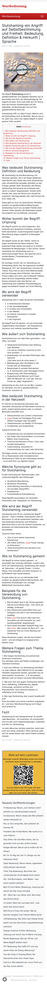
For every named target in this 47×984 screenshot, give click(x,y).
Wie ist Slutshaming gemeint (16, 151)
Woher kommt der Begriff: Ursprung (19, 136)
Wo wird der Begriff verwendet (17, 138)
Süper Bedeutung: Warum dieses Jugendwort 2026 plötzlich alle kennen (22, 865)
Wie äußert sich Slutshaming (16, 141)
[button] (4, 979)
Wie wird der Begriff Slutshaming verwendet (22, 148)
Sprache (27, 46)
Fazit (6, 160)
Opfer (13, 628)
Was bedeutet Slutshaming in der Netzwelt (22, 143)
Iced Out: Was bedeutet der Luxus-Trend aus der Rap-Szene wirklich (22, 964)
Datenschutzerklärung (18, 980)
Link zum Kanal (19, 793)
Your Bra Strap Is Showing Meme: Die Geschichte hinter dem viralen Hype (19, 956)
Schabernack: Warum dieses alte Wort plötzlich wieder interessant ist (23, 818)
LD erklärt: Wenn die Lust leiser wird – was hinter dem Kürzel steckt (21, 905)
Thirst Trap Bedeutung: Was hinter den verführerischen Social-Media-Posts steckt (21, 873)
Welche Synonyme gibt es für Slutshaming (21, 146)
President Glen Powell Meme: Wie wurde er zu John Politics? (22, 833)
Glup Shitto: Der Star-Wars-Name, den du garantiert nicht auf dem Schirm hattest (21, 841)
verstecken (26, 127)
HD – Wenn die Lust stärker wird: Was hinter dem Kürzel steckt (22, 897)
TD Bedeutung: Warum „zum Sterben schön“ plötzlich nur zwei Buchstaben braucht (22, 810)
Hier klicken (32, 793)
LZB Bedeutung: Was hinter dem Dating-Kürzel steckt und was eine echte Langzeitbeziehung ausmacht (23, 923)
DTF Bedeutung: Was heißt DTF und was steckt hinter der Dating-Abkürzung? (20, 948)
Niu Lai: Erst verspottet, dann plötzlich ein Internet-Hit (21, 825)
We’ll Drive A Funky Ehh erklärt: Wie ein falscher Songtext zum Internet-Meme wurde (22, 913)
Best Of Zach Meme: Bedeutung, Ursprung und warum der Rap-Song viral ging (23, 889)
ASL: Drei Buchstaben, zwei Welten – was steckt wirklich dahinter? (21, 881)
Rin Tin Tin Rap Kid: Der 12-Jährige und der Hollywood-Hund (21, 857)
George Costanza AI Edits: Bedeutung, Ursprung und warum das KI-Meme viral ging (22, 932)
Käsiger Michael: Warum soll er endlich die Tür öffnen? (22, 849)
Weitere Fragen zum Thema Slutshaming (21, 158)
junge (9, 418)
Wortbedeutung (11, 16)
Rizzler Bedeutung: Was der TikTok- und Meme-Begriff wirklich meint (20, 940)
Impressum (33, 980)
